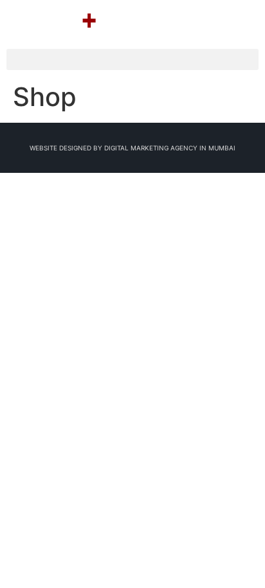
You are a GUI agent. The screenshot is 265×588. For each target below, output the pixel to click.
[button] (132, 59)
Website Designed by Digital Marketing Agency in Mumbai (132, 148)
